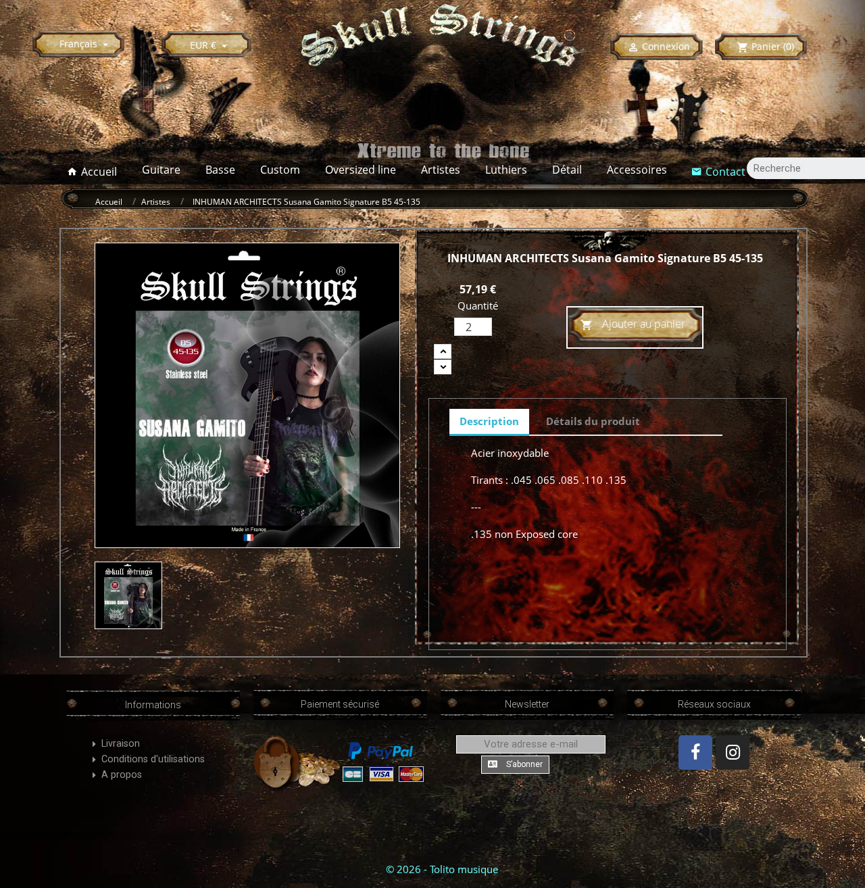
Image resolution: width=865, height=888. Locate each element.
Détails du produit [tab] (593, 421)
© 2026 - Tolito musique (442, 869)
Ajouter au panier (632, 323)
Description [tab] (489, 421)
